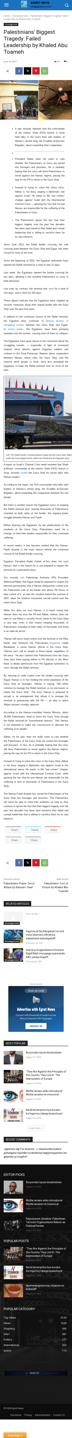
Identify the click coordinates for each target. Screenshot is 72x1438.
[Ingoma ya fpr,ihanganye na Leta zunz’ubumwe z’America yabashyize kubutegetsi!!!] (13, 936)
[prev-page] (6, 968)
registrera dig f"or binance (19, 1149)
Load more (35, 1128)
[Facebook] (19, 71)
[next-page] (12, 968)
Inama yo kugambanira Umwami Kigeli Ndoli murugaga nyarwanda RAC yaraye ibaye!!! (45, 953)
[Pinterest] (36, 71)
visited (24, 472)
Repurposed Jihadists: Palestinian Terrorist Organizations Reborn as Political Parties (45, 1222)
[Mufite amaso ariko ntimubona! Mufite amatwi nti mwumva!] (13, 1096)
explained (55, 643)
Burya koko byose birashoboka (43, 1052)
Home (7, 15)
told (22, 577)
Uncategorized (20, 15)
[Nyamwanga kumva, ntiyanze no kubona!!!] (13, 1290)
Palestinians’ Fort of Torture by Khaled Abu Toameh (55, 887)
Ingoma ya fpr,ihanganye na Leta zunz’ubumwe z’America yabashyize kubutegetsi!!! (45, 935)
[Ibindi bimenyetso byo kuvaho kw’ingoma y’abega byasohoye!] (13, 1115)
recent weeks (16, 329)
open (51, 288)
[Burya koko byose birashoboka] (13, 1057)
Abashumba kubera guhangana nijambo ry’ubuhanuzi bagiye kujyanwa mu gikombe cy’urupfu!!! (35, 1152)
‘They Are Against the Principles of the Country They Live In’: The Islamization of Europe (46, 1075)
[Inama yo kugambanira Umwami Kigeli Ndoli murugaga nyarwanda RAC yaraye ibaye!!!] (13, 955)
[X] (27, 71)
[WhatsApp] (44, 71)
